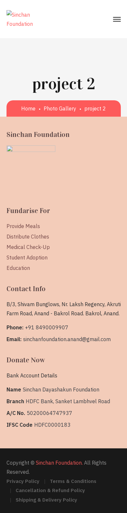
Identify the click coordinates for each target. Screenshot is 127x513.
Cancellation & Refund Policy (50, 490)
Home (28, 108)
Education (18, 268)
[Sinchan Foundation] (20, 18)
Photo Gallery (60, 108)
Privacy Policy (23, 481)
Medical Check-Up (28, 247)
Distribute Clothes (28, 236)
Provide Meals (23, 226)
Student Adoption (27, 257)
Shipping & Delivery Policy (46, 500)
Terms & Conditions (73, 481)
